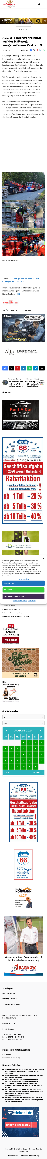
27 (11, 766)
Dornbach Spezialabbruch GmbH (15, 616)
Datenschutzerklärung (20, 601)
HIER (18, 294)
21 (17, 760)
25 (41, 760)
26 (5, 766)
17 (35, 754)
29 (23, 766)
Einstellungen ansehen (14, 596)
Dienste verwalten (23, 579)
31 (35, 766)
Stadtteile (25, 29)
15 (23, 754)
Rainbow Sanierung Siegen (13, 613)
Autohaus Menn (8, 606)
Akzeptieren (9, 583)
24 (35, 760)
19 (5, 760)
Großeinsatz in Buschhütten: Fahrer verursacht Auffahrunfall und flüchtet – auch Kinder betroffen (24, 1071)
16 (29, 754)
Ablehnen (8, 590)
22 (23, 760)
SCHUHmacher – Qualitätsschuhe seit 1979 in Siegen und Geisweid (24, 1076)
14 (17, 754)
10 (35, 748)
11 (41, 748)
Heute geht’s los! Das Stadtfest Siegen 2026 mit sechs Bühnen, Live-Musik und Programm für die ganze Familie (24, 1100)
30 (29, 766)
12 (5, 754)
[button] (43, 558)
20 (11, 760)
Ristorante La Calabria (11, 609)
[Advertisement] (23, 145)
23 (29, 760)
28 (17, 766)
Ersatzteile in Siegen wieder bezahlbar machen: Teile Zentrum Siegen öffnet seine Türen (23, 1085)
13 (11, 754)
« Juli (6, 772)
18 (41, 754)
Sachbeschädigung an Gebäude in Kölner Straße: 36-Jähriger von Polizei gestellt (22, 1080)
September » (37, 772)
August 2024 (23, 730)
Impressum (32, 601)
